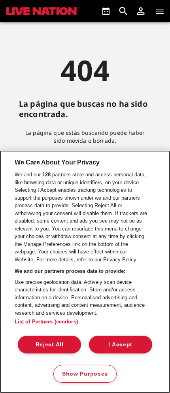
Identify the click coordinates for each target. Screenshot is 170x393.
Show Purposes (85, 373)
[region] (85, 272)
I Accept (120, 344)
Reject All (50, 344)
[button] (140, 11)
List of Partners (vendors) (46, 322)
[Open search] (123, 11)
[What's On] (106, 11)
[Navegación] (159, 11)
